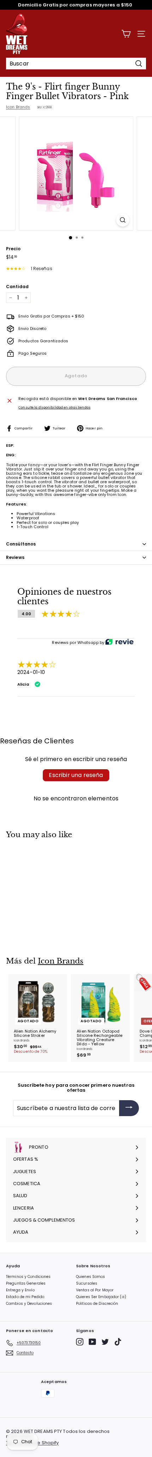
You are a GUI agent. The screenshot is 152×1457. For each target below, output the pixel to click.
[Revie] (119, 642)
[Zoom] (122, 220)
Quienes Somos (90, 1276)
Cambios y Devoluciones (29, 1303)
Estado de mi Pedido (25, 1296)
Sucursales (86, 1283)
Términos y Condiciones (28, 1276)
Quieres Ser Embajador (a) (101, 1296)
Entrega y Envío (20, 1290)
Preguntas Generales (26, 1283)
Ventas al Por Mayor (94, 1290)
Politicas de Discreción (97, 1303)
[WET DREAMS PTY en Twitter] (105, 1341)
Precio (13, 248)
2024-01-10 (31, 672)
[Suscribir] (129, 1108)
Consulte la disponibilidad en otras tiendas (54, 408)
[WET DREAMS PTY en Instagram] (79, 1341)
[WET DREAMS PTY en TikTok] (118, 1341)
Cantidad (17, 286)
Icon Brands (18, 107)
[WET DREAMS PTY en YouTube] (92, 1341)
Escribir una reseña (76, 775)
